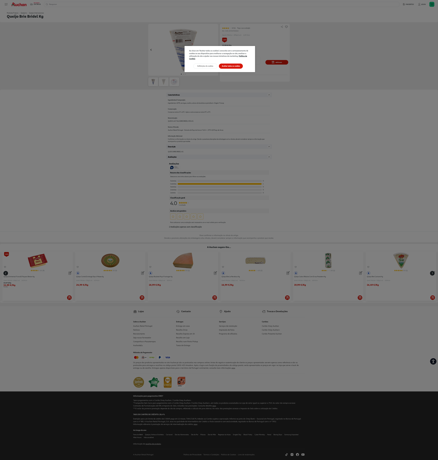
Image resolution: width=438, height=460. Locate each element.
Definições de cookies (205, 66)
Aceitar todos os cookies (231, 66)
